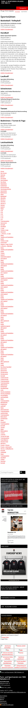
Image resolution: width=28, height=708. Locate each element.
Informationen (5, 409)
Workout (3, 443)
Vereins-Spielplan (5, 392)
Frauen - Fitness (5, 445)
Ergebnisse (4, 404)
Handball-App (4, 388)
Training (3, 434)
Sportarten (4, 191)
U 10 (2, 217)
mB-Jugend (4, 265)
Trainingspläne (5, 415)
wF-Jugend (3, 356)
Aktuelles (3, 198)
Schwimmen (4, 418)
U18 (2, 210)
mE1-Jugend (4, 301)
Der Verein (17, 11)
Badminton (4, 193)
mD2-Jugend (4, 294)
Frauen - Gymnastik (6, 447)
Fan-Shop (3, 182)
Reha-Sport (4, 417)
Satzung (3, 175)
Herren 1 (3, 200)
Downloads (4, 386)
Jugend (2, 207)
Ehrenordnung (5, 187)
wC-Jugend (3, 335)
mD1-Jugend (4, 287)
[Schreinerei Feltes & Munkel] (7, 658)
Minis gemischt (5, 321)
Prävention (4, 185)
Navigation (23, 8)
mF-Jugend (4, 315)
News (2, 194)
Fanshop (3, 461)
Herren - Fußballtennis (7, 449)
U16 (2, 212)
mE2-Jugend (4, 308)
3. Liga (2, 228)
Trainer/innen (4, 377)
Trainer (3, 433)
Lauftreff (3, 406)
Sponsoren (4, 223)
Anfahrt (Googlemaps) (7, 29)
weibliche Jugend (5, 326)
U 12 (2, 216)
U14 (2, 214)
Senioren (3, 232)
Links (2, 390)
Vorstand (3, 178)
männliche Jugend (6, 257)
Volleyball (3, 452)
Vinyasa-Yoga (4, 441)
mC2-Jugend (4, 280)
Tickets (2, 253)
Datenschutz (3, 703)
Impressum (3, 701)
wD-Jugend (4, 342)
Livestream (4, 242)
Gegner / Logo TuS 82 (7, 244)
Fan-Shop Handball (6, 367)
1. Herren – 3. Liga (6, 233)
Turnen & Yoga (5, 436)
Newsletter (4, 184)
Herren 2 (3, 203)
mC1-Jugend (4, 273)
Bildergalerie (4, 431)
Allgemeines (4, 385)
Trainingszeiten (5, 221)
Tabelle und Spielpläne (7, 237)
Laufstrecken (4, 413)
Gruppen (3, 422)
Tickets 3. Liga (4, 230)
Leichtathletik (4, 397)
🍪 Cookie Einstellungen (7, 705)
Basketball (3, 196)
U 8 (1, 219)
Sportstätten (4, 180)
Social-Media (4, 395)
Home (2, 171)
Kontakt (3, 225)
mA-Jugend (4, 258)
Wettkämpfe (4, 402)
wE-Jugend (3, 349)
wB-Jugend (3, 328)
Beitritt (2, 177)
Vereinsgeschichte (6, 189)
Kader (2, 239)
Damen (3, 205)
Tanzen (3, 427)
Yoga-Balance (4, 440)
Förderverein (4, 372)
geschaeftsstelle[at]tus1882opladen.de (15, 692)
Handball (3, 226)
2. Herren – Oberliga (6, 246)
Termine (3, 201)
